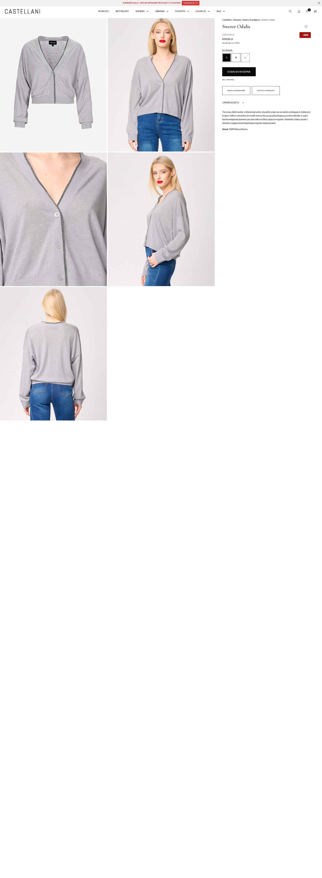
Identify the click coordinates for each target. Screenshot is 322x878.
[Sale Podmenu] (224, 11)
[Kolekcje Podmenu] (209, 11)
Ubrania (160, 11)
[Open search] (290, 11)
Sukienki (140, 11)
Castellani (227, 19)
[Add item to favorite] (306, 27)
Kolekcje (201, 11)
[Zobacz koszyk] (315, 11)
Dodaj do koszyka (238, 71)
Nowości (103, 11)
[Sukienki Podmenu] (147, 11)
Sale (219, 11)
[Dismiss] (319, 3)
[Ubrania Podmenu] (167, 11)
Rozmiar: (227, 50)
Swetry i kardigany (251, 19)
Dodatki (180, 11)
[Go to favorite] (307, 11)
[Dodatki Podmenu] (188, 11)
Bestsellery (122, 11)
